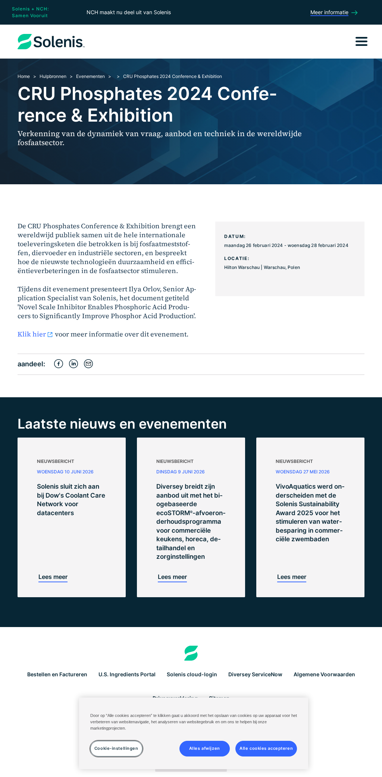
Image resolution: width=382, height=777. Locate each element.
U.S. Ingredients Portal (127, 674)
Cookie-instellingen (116, 748)
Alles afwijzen (204, 748)
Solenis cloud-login (192, 674)
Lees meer (53, 576)
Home (24, 76)
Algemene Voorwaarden (324, 674)
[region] (193, 733)
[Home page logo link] (191, 653)
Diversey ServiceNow (255, 674)
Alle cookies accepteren (266, 748)
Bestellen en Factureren (57, 674)
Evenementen (90, 76)
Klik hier (32, 334)
